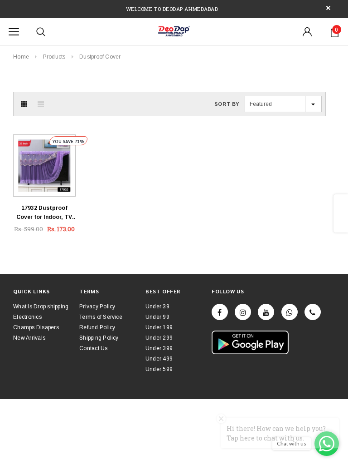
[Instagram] (243, 312)
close (328, 8)
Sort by (226, 104)
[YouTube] (266, 312)
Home (21, 57)
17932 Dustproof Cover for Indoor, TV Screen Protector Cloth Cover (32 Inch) (44, 213)
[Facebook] (220, 312)
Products (54, 57)
